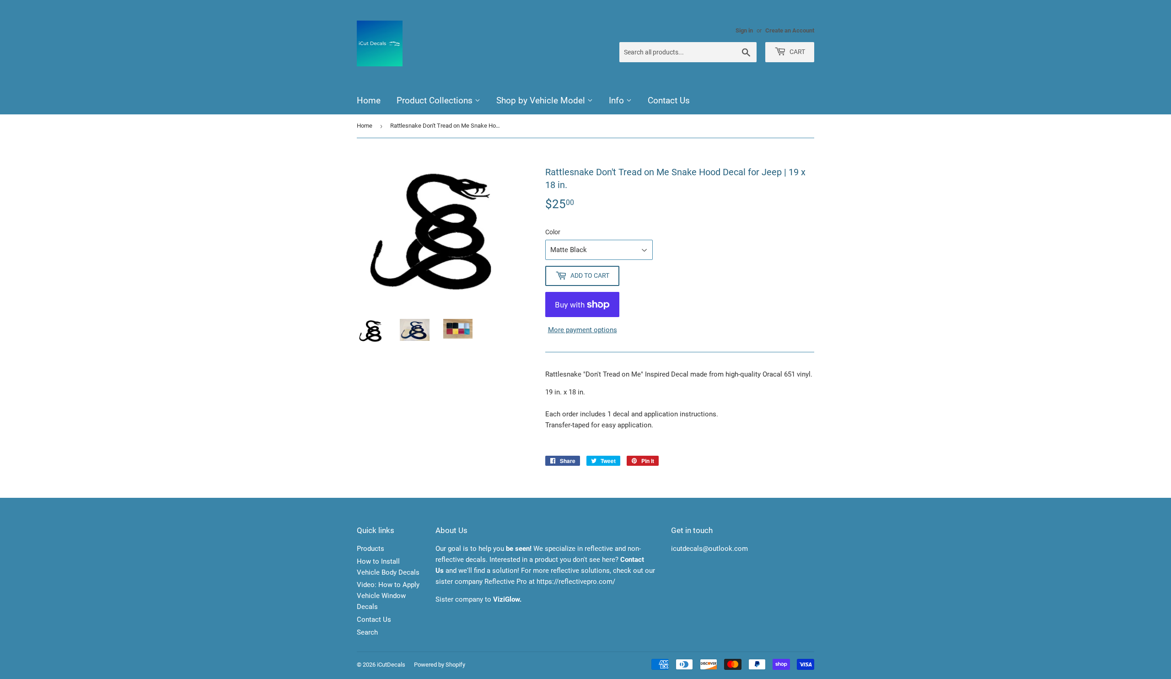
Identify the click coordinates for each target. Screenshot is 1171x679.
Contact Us (669, 100)
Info (617, 100)
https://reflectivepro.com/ (576, 581)
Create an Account (789, 30)
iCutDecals (391, 664)
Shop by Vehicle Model (541, 100)
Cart (796, 51)
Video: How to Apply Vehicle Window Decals (388, 596)
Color (552, 232)
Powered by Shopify (439, 664)
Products (370, 548)
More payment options (582, 330)
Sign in (744, 30)
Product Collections (436, 100)
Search (367, 632)
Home (369, 100)
